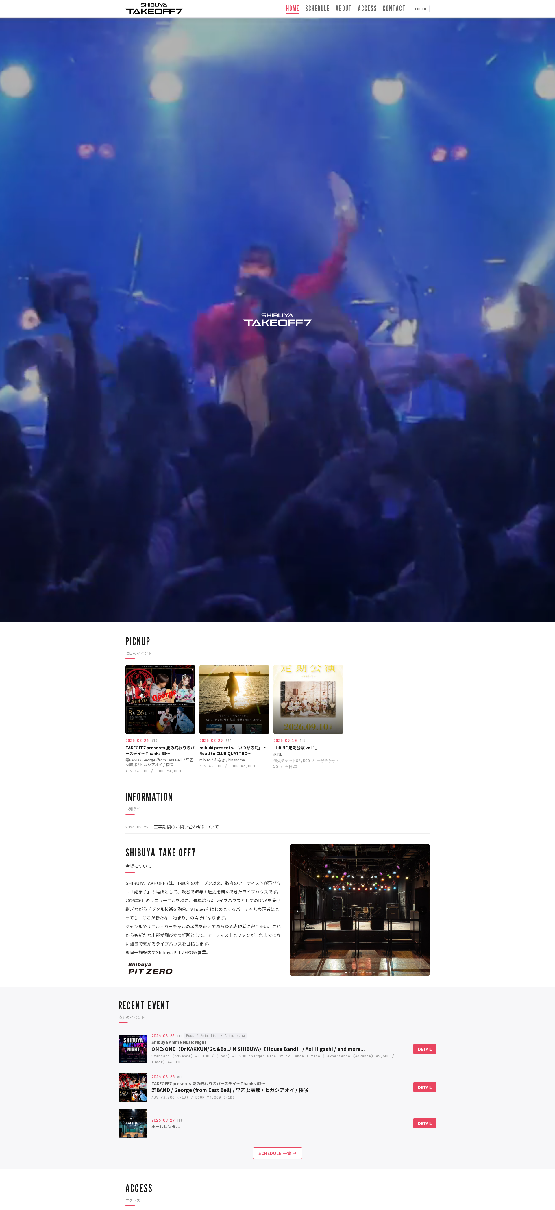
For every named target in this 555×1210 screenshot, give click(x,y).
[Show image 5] (360, 972)
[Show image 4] (356, 972)
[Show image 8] (370, 972)
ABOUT (344, 8)
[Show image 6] (363, 972)
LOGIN (420, 8)
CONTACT (394, 8)
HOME (292, 8)
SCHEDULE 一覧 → (277, 1153)
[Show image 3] (353, 972)
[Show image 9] (374, 972)
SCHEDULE (317, 8)
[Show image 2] (349, 972)
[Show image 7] (367, 972)
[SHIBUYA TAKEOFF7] (154, 8)
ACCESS (367, 8)
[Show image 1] (346, 972)
